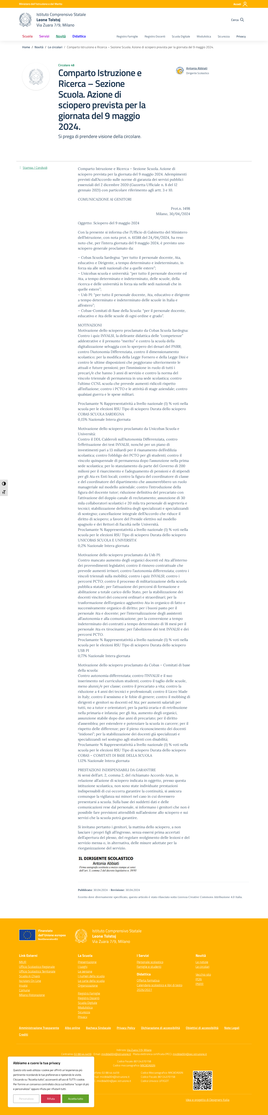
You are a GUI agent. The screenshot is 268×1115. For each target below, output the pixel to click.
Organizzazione (88, 985)
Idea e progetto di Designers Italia (207, 1099)
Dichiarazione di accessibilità (160, 1027)
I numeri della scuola (91, 976)
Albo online (72, 1027)
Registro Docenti (155, 36)
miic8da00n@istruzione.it (116, 1054)
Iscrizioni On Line (30, 980)
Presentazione (87, 962)
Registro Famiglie (127, 36)
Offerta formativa (148, 980)
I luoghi (82, 966)
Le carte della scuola (91, 980)
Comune (24, 990)
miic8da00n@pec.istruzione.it (190, 1054)
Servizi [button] (44, 36)
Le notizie (202, 962)
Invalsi (23, 985)
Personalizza (26, 1099)
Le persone (85, 971)
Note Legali (231, 1027)
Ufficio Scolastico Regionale (37, 966)
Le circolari (202, 966)
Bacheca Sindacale (98, 1027)
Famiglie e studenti (149, 966)
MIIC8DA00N (147, 1065)
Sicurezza (224, 36)
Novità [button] (61, 36)
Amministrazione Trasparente (39, 1027)
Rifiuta (51, 1099)
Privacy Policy (126, 1027)
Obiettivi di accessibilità (202, 1027)
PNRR (199, 984)
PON (199, 979)
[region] (51, 1082)
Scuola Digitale (181, 36)
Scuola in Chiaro (29, 976)
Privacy (241, 36)
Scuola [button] (27, 36)
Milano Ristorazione (32, 994)
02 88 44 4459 (82, 1054)
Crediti (23, 1034)
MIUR (22, 962)
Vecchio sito (203, 974)
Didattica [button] (79, 36)
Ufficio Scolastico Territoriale (37, 971)
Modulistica (204, 36)
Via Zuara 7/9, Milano (139, 1050)
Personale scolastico (150, 962)
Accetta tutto (75, 1099)
